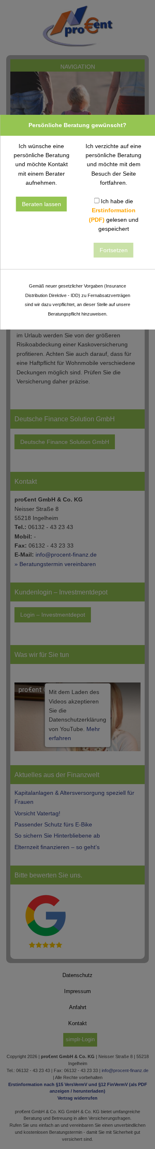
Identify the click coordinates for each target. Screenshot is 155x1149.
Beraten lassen (41, 204)
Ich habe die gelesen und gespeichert (113, 215)
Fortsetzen (114, 250)
